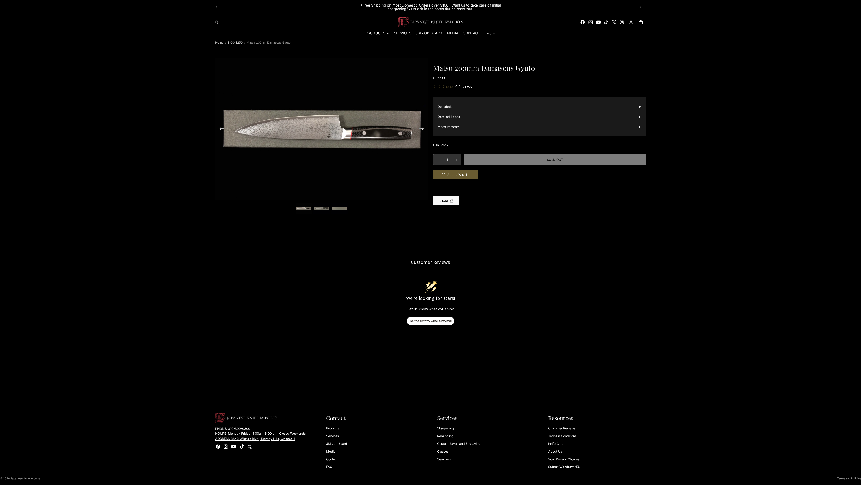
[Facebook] (582, 22)
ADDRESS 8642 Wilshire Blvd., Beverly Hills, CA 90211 (255, 439)
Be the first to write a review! (431, 321)
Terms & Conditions (562, 436)
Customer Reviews (561, 428)
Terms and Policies (849, 478)
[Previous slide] (217, 7)
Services (332, 436)
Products (332, 428)
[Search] (217, 22)
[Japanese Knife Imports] (430, 22)
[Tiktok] (606, 22)
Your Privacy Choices (563, 459)
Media (330, 451)
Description (446, 106)
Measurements (448, 127)
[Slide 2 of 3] (321, 208)
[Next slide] (641, 7)
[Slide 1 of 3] (304, 208)
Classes (442, 451)
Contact (332, 459)
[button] (321, 129)
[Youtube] (598, 22)
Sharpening (445, 428)
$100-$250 (235, 42)
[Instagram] (590, 22)
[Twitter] (614, 22)
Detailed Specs (449, 117)
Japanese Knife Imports (25, 478)
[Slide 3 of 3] (339, 208)
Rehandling (445, 436)
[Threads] (622, 22)
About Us (555, 451)
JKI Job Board (336, 443)
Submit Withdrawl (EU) (564, 467)
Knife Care (555, 443)
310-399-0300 (239, 428)
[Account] (631, 22)
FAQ (329, 467)
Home (219, 42)
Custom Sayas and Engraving (459, 443)
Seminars (444, 459)
